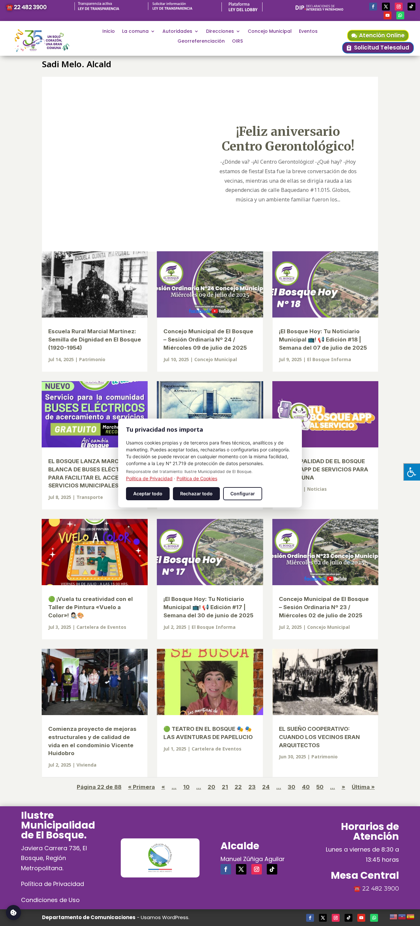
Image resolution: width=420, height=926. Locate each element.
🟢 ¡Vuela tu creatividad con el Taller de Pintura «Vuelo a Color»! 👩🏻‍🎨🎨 (90, 607)
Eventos (308, 31)
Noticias (317, 489)
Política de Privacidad (52, 884)
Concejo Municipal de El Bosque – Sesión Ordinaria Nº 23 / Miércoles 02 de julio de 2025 (324, 607)
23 (252, 787)
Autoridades (177, 31)
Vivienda (86, 765)
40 (306, 787)
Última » (363, 787)
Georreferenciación (201, 41)
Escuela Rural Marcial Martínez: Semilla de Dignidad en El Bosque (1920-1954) (94, 339)
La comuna (135, 31)
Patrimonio (92, 359)
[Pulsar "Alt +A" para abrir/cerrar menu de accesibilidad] (411, 472)
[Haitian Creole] (402, 916)
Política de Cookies (197, 478)
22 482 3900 (380, 888)
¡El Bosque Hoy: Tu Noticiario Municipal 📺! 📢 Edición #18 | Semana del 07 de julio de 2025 (323, 339)
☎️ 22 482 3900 (26, 7)
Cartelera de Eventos (101, 627)
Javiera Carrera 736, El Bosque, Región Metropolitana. (54, 858)
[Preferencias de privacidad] (13, 912)
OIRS (237, 41)
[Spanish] (411, 916)
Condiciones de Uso (50, 900)
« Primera (141, 787)
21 (225, 787)
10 (186, 787)
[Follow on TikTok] (411, 6)
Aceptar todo (147, 493)
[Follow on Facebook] (373, 6)
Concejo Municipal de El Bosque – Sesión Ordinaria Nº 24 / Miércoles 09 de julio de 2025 (208, 339)
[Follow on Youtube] (387, 15)
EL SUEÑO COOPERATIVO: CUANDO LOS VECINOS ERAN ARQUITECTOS (319, 737)
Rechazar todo (196, 493)
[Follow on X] (386, 6)
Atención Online (382, 35)
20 (211, 787)
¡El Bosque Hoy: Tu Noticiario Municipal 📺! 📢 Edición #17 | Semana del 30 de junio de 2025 (208, 607)
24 (266, 787)
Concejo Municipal (270, 31)
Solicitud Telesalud (381, 47)
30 (291, 787)
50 (320, 787)
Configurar (242, 493)
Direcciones (220, 31)
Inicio (108, 31)
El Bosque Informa (329, 359)
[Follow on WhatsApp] (400, 15)
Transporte (89, 497)
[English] (393, 916)
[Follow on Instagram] (399, 6)
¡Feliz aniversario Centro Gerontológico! (288, 139)
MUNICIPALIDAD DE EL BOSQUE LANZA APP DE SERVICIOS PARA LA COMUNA (323, 469)
